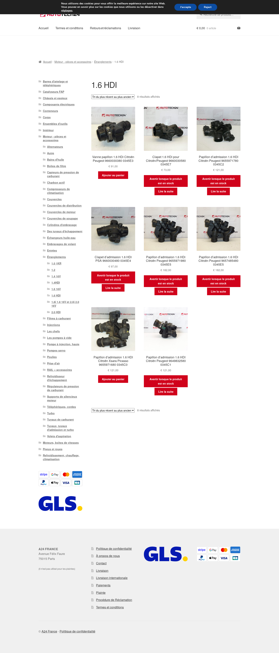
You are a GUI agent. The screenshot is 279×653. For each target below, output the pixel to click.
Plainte (101, 592)
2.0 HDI (56, 312)
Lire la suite (165, 191)
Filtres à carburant (59, 318)
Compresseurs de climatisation (58, 191)
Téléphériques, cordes (61, 407)
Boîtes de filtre (56, 166)
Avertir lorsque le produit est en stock (166, 181)
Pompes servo (56, 350)
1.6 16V (56, 289)
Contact (101, 563)
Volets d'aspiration (59, 436)
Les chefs (53, 331)
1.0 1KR (56, 263)
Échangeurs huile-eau (61, 238)
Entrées (52, 250)
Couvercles (54, 199)
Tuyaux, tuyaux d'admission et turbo (60, 428)
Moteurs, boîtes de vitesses (61, 443)
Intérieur (48, 130)
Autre (50, 153)
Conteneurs (50, 111)
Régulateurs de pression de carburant (63, 388)
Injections (53, 325)
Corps (47, 117)
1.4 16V (56, 276)
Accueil (44, 28)
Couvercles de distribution (64, 205)
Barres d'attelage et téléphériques (55, 83)
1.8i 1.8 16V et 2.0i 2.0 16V (65, 304)
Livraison (134, 28)
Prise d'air (53, 363)
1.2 (53, 270)
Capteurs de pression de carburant (63, 174)
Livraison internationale (112, 578)
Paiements (103, 585)
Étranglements (103, 62)
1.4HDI (55, 282)
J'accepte (185, 7)
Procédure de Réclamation (114, 600)
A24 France (49, 631)
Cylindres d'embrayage (62, 225)
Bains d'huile (55, 159)
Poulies (52, 357)
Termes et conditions (69, 28)
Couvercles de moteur (61, 212)
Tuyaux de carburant (60, 419)
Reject (207, 7)
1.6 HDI (56, 295)
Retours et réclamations (105, 28)
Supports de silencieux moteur (62, 398)
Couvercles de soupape (62, 218)
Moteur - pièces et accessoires (72, 62)
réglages (66, 10)
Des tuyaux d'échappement (64, 231)
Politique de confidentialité (114, 548)
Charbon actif (56, 182)
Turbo (51, 413)
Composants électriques (59, 104)
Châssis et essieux (55, 98)
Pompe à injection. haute (63, 344)
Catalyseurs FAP (53, 92)
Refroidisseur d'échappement (57, 378)
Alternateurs (55, 147)
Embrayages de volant (61, 244)
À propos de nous (108, 556)
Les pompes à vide (59, 338)
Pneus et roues (52, 449)
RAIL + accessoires (59, 370)
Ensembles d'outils (55, 124)
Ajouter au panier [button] (113, 175)
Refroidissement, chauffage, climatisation (61, 457)
